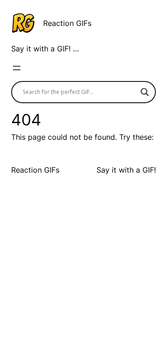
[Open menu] (16, 68)
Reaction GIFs (67, 23)
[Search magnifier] (144, 92)
